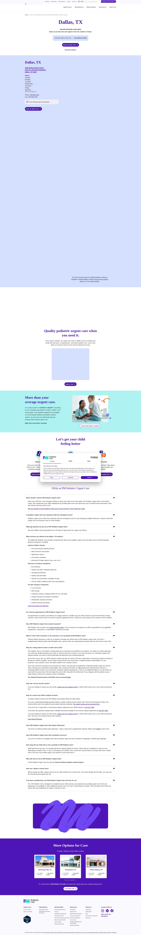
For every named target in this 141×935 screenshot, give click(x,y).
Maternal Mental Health (60, 919)
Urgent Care (66, 7)
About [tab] (88, 461)
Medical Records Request (76, 913)
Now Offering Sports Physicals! (39, 102)
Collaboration (89, 911)
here (69, 677)
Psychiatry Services (59, 915)
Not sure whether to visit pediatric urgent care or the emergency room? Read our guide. (56, 508)
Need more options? (70, 49)
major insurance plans (56, 627)
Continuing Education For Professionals (76, 922)
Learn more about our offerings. (38, 606)
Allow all (89, 477)
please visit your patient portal (67, 687)
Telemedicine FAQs (43, 909)
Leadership (88, 909)
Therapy (56, 911)
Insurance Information (75, 915)
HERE (98, 729)
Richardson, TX (70, 870)
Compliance (114, 932)
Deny (51, 477)
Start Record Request (35, 719)
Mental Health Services (60, 909)
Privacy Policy (85, 932)
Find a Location (27, 909)
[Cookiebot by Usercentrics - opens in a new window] (91, 457)
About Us (112, 7)
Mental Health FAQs (59, 924)
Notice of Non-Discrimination (69, 932)
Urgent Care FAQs (28, 911)
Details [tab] (70, 461)
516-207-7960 (89, 707)
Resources (102, 7)
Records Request (61, 1)
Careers (68, 1)
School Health (58, 922)
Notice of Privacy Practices (48, 932)
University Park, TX (45, 870)
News (87, 913)
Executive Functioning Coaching (62, 917)
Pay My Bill (47, 1)
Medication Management (60, 913)
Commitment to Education (92, 915)
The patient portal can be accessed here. (86, 704)
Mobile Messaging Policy (93, 932)
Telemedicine (78, 7)
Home (26, 14)
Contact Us (74, 1)
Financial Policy (78, 932)
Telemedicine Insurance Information (44, 912)
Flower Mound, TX (96, 870)
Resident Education (74, 925)
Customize (70, 477)
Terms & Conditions (58, 932)
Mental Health (91, 7)
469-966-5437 (34, 95)
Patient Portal (53, 1)
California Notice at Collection (105, 932)
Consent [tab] (52, 461)
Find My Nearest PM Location (108, 1)
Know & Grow (73, 919)
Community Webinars (75, 917)
